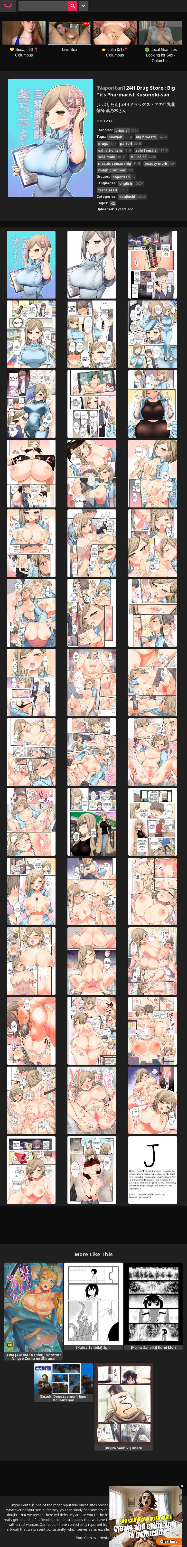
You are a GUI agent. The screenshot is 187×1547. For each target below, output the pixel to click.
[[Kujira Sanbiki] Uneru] (123, 1404)
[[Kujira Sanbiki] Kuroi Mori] (153, 1304)
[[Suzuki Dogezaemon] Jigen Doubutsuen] (63, 1378)
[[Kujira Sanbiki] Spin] (93, 1304)
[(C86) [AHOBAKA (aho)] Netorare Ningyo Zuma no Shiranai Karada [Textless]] (33, 1307)
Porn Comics (86, 1537)
